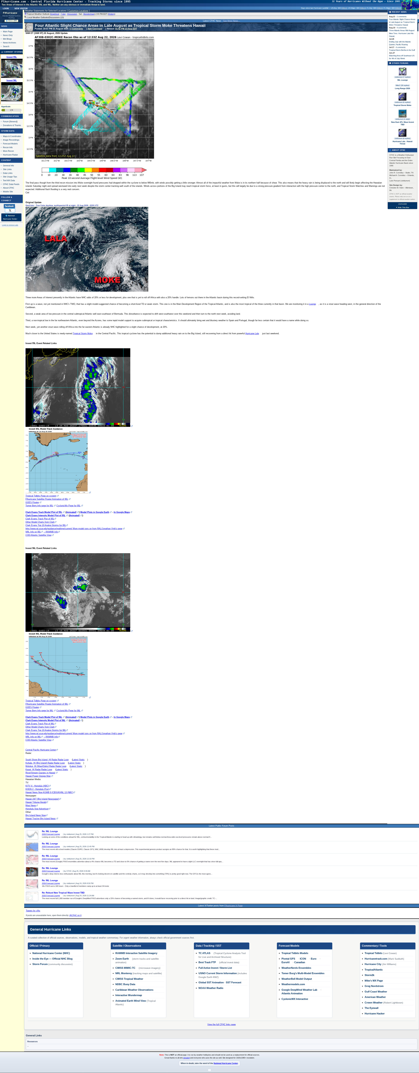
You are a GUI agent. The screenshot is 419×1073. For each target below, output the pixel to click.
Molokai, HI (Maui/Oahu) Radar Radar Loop (46, 766)
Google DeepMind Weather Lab (299, 989)
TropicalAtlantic (374, 969)
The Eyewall (371, 1008)
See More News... (231, 21)
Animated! (71, 512)
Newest (13, 121)
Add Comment (95, 28)
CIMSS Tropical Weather (129, 978)
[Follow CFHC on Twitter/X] (11, 210)
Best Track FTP (207, 962)
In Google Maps (122, 512)
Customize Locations (78, 10)
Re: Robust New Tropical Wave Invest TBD (63, 893)
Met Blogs (7, 39)
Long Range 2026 (402, 88)
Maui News (31, 805)
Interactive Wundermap (128, 995)
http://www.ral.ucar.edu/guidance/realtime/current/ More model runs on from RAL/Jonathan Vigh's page (74, 528)
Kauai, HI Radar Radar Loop (39, 769)
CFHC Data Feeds (11, 184)
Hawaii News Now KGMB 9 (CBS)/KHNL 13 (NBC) (49, 792)
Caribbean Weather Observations (134, 989)
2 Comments (76, 28)
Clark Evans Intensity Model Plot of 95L (45, 515)
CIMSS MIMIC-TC (125, 967)
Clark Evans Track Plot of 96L (40, 723)
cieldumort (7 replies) (402, 77)
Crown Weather (374, 1002)
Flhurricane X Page (233, 905)
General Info (8, 165)
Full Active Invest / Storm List (215, 967)
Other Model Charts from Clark (40, 522)
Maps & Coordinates (12, 136)
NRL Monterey (123, 973)
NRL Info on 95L (33, 532)
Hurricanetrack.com (376, 958)
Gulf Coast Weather (376, 991)
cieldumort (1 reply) (402, 119)
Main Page (8, 31)
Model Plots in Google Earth (94, 512)
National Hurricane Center (226, 1063)
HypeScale (5, 107)
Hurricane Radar (10, 155)
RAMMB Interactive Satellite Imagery (136, 953)
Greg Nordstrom (374, 986)
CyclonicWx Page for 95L (68, 505)
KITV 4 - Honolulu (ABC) (37, 786)
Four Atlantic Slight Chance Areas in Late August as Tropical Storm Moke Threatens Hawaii (402, 22)
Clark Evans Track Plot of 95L (40, 519)
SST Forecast (233, 982)
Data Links (7, 173)
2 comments (402, 17)
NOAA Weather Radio (211, 988)
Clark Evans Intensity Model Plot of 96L (45, 720)
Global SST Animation (211, 982)
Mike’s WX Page (374, 980)
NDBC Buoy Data (125, 984)
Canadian (299, 962)
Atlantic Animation (292, 993)
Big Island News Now (36, 815)
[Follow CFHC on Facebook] (11, 206)
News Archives (9, 43)
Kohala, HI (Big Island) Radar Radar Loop (45, 763)
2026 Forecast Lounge (51, 834)
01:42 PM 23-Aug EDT (126, 28)
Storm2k (369, 975)
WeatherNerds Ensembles (296, 967)
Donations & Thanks (12, 125)
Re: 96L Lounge (50, 831)
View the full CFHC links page (221, 1024)
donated (186, 1058)
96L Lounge (402, 80)
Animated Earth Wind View (130, 1000)
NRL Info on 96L (33, 737)
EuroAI (286, 962)
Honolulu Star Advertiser (37, 809)
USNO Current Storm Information (218, 973)
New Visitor (21, 8)
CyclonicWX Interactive (295, 999)
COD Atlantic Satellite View (38, 535)
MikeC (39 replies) (402, 85)
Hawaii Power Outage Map (38, 776)
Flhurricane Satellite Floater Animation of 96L (47, 704)
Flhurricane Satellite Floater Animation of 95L (47, 499)
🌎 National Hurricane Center (10, 217)
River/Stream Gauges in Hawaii (40, 773)
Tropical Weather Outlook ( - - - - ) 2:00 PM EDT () (71, 14)
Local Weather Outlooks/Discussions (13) (45, 17)
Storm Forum (40, 964)
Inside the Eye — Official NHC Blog (52, 958)
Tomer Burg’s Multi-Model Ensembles (303, 973)
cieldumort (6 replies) (402, 102)
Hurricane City (373, 964)
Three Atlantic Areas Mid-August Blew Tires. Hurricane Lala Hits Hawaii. (401, 33)
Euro (313, 958)
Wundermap (88, 14)
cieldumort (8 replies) (402, 138)
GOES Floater (32, 502)
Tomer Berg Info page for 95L (39, 505)
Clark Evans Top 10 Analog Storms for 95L (46, 525)
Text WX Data (9, 180)
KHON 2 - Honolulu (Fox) (37, 789)
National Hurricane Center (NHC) (51, 953)
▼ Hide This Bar (402, 207)
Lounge (312, 304)
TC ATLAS (204, 953)
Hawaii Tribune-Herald (36, 802)
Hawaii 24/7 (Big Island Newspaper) (42, 799)
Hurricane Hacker (375, 1013)
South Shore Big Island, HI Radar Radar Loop (47, 759)
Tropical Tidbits (373, 953)
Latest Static (79, 759)
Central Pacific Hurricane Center (41, 750)
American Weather (375, 997)
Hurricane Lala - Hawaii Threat (402, 142)
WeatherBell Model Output (297, 978)
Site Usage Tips (10, 177)
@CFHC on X (75, 915)
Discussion (72, 14)
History (111, 14)
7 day (63, 14)
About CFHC (8, 188)
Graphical (54, 14)
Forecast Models (10, 144)
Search (6, 46)
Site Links (7, 169)
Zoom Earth (122, 958)
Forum (6, 121)
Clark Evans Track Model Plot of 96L (44, 717)
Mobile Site (8, 192)
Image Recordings (11, 140)
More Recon (8, 151)
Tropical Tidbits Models (295, 953)
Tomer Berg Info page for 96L (39, 710)
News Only (8, 35)
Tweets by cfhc (33, 910)
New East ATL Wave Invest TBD (402, 123)
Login (6, 8)
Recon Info (8, 147)
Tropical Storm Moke (83, 333)
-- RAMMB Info (51, 532)
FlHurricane (10, 13)
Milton (344, 8)
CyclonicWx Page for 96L (68, 710)
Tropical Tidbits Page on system (41, 496)
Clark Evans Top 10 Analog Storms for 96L (46, 730)
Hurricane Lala (252, 333)
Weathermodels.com (293, 984)
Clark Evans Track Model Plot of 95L (44, 512)
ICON (303, 958)
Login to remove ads (10, 225)
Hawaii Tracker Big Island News (41, 818)
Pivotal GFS (288, 958)
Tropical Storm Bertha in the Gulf (402, 50)
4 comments (402, 28)
